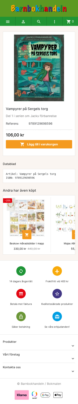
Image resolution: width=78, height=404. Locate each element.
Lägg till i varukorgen (39, 144)
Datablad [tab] (9, 164)
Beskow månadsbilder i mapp (27, 243)
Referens (12, 123)
